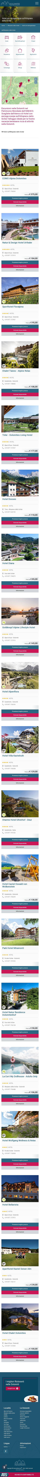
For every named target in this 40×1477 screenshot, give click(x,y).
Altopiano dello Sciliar (13, 25)
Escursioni (22, 1424)
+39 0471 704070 (10, 576)
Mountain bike (23, 1426)
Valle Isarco (7, 1437)
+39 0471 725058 (10, 1153)
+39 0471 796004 (10, 191)
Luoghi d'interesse (25, 1428)
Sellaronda (22, 1420)
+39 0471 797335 (10, 832)
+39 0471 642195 (10, 512)
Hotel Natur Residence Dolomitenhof (13, 1013)
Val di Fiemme (7, 1428)
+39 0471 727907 (10, 319)
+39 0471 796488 (10, 1089)
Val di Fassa (7, 1426)
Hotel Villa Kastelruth (13, 755)
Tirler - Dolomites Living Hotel (17, 435)
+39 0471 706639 (10, 897)
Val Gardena (7, 1430)
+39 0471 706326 (10, 704)
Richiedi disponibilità (19, 202)
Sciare (21, 1422)
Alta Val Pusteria (8, 1411)
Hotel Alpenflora (10, 691)
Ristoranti (22, 1415)
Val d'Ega (6, 1424)
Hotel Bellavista (10, 1204)
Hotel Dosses (9, 499)
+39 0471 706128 (10, 1025)
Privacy (22, 1445)
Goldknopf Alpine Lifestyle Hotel (18, 627)
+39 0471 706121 (10, 1281)
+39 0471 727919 (10, 255)
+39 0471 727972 (10, 1217)
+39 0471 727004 (10, 1346)
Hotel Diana (8, 563)
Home (3, 25)
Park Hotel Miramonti (13, 948)
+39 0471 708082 (10, 384)
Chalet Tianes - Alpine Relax (16, 371)
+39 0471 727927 (10, 448)
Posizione (22, 1418)
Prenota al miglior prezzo (20, 198)
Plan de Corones (8, 1418)
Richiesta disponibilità (25, 1411)
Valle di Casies (8, 1435)
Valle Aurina (7, 1433)
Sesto (5, 1420)
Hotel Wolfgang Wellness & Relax (19, 1140)
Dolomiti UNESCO (24, 1413)
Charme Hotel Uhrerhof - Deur (17, 820)
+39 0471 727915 (10, 640)
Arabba (5, 1415)
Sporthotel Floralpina (12, 306)
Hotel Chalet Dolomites (14, 1333)
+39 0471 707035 (10, 961)
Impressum (23, 1447)
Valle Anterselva (8, 1431)
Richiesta (24, 1475)
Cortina (6, 1416)
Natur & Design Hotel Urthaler (17, 242)
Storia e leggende (24, 1416)
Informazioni (20, 205)
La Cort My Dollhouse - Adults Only (19, 1076)
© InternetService (17, 1468)
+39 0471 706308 (10, 768)
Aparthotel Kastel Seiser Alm (16, 1269)
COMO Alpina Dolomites (14, 178)
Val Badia (6, 1422)
